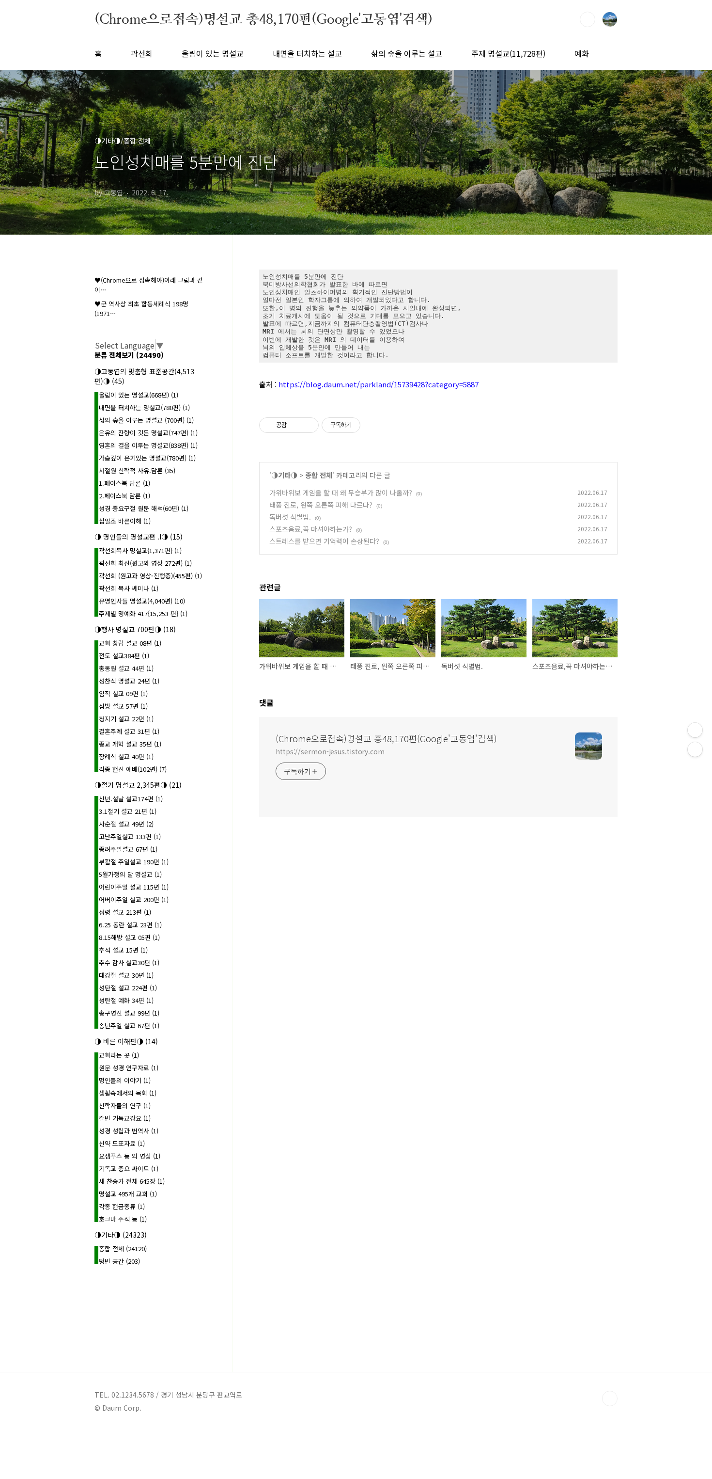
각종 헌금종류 (122, 1206)
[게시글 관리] (308, 425)
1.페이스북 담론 (124, 483)
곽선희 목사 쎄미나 (128, 588)
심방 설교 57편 (123, 706)
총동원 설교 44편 (126, 668)
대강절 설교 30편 (126, 975)
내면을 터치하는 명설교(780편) (144, 407)
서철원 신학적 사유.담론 (137, 470)
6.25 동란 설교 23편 (130, 924)
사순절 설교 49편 (126, 823)
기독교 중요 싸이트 (128, 1168)
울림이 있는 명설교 (213, 53)
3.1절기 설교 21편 (127, 811)
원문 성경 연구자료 (128, 1067)
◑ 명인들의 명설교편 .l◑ (138, 536)
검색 (587, 19)
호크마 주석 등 (123, 1219)
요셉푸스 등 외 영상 (129, 1156)
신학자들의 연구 (125, 1105)
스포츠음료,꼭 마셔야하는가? (310, 529)
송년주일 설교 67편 (129, 1025)
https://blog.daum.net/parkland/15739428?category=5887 (379, 384)
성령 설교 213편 (125, 912)
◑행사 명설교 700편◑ (135, 629)
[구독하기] (695, 749)
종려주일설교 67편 (128, 849)
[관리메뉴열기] (695, 730)
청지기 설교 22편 (126, 718)
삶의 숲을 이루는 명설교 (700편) (146, 420)
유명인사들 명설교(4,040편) (142, 600)
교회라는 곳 (119, 1055)
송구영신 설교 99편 (129, 1013)
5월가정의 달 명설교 (130, 874)
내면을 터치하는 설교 (307, 53)
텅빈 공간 (119, 1261)
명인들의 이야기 (125, 1080)
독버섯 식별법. (290, 517)
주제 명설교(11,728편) (508, 53)
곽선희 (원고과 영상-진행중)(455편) (150, 575)
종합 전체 (318, 475)
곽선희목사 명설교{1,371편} (140, 550)
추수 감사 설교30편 (129, 962)
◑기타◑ (284, 475)
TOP (610, 1398)
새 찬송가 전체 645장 (132, 1181)
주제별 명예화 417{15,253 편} (143, 613)
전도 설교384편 (124, 655)
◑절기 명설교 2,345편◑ (138, 785)
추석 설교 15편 (123, 949)
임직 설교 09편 (123, 693)
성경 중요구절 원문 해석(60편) (143, 508)
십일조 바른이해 (125, 520)
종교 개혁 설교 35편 (130, 743)
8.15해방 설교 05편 (129, 937)
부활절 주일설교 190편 (134, 861)
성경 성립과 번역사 (128, 1130)
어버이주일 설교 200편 (134, 899)
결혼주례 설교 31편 (129, 731)
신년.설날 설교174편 (131, 798)
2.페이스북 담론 (124, 495)
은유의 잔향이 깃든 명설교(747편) (148, 432)
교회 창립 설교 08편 (130, 643)
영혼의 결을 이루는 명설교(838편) (148, 445)
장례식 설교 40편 (126, 756)
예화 (581, 53)
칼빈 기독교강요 (125, 1118)
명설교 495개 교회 (128, 1193)
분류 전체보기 (129, 355)
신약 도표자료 (122, 1143)
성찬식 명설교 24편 (129, 680)
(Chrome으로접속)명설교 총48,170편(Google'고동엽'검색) (263, 19)
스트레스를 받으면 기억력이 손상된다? (324, 541)
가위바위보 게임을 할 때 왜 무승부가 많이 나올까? (340, 492)
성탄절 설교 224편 (128, 987)
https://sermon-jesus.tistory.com (330, 751)
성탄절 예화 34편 (126, 1000)
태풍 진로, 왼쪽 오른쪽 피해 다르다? (320, 504)
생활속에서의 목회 (127, 1092)
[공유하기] (296, 425)
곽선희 (142, 53)
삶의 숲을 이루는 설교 (406, 53)
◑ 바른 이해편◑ (126, 1041)
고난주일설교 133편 (130, 836)
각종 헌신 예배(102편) (133, 769)
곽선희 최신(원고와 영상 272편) (145, 563)
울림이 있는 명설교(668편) (138, 394)
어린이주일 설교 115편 (134, 886)
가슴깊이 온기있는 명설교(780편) (147, 457)
